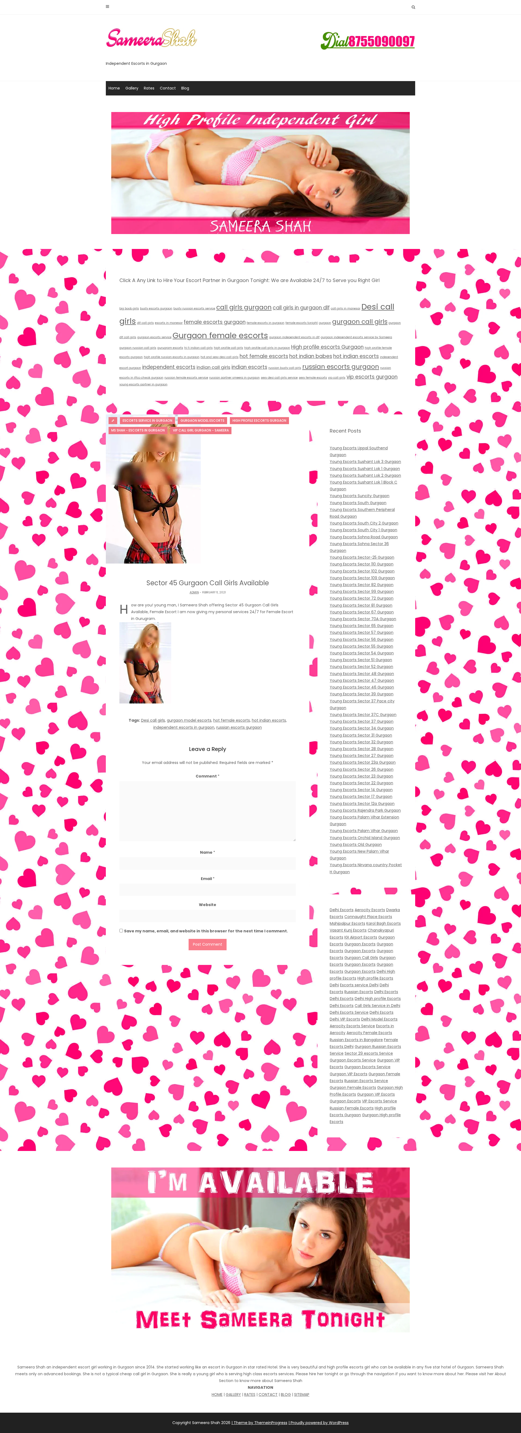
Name (207, 852)
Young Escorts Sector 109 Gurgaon (362, 578)
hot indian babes (310, 356)
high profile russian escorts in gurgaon (171, 357)
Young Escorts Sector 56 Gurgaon (361, 639)
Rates (149, 88)
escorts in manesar (169, 323)
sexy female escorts (313, 378)
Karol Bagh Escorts (383, 923)
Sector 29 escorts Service (369, 1053)
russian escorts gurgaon (340, 366)
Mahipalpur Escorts (347, 923)
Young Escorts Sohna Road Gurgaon (364, 537)
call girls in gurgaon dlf (301, 307)
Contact (168, 88)
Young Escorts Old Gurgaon (356, 844)
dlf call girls (145, 323)
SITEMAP (301, 1394)
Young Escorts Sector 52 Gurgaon (361, 666)
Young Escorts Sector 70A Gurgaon (363, 619)
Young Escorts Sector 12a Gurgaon (362, 803)
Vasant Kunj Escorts (348, 930)
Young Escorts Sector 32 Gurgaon (361, 742)
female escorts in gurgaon (265, 323)
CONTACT (268, 1394)
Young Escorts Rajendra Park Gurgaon (365, 810)
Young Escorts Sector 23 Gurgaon (361, 776)
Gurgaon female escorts (220, 335)
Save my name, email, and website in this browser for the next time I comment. (206, 931)
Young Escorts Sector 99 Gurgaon (362, 591)
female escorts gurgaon (215, 322)
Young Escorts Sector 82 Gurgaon (361, 584)
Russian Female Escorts (352, 1108)
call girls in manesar (345, 308)
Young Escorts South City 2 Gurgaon (364, 523)
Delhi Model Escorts (379, 1019)
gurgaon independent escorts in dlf (294, 337)
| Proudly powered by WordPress (318, 1422)
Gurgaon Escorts (360, 944)
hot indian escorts (356, 356)
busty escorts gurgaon (156, 308)
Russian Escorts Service (366, 1080)
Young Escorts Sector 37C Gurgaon (363, 714)
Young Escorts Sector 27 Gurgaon (361, 755)
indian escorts (249, 367)
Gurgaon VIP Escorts (348, 1074)
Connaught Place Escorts (368, 916)
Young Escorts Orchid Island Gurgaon (365, 837)
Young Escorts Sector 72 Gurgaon (361, 598)
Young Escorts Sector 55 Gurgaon (361, 646)
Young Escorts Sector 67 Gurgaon (362, 612)
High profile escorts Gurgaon (327, 347)
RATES (249, 1394)
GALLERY (233, 1394)
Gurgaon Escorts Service (353, 1060)
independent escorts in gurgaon (183, 727)
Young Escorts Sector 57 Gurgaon (361, 632)
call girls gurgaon (244, 307)
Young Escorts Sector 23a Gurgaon (363, 762)
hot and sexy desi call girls (220, 357)
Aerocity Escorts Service (352, 1026)
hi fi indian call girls (198, 348)
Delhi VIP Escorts (345, 1019)
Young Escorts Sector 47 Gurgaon (362, 680)
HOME (217, 1394)
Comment (208, 776)
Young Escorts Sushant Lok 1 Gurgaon (365, 468)
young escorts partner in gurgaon (143, 384)
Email (208, 878)
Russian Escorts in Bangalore (356, 1039)
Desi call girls (153, 720)
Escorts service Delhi (359, 985)
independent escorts (168, 367)
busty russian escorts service (194, 308)
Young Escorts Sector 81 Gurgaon (361, 605)
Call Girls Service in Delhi (377, 1005)
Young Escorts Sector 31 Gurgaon (361, 735)
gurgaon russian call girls (137, 348)
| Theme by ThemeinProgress (259, 1422)
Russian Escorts (358, 991)
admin (194, 592)
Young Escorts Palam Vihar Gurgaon (364, 830)
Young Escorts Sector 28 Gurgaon (361, 748)
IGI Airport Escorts (360, 937)
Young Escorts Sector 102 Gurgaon (362, 571)
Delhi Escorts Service (349, 1012)
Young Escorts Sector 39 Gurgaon (361, 694)
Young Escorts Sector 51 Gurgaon (361, 660)
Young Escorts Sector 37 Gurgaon (361, 721)
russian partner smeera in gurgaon (234, 378)
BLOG (286, 1394)
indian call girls (213, 367)
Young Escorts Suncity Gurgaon (359, 495)
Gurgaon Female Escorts (353, 1087)
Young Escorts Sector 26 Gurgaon (361, 769)
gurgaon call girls (359, 321)
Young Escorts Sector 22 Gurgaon (361, 783)
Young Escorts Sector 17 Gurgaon (361, 796)
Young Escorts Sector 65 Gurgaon (361, 625)
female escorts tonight (301, 323)
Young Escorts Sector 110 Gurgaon (361, 564)
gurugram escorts (170, 348)
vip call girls (336, 378)
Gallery (131, 88)
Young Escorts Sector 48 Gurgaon (362, 673)
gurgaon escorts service (154, 337)
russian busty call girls (284, 368)
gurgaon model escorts (189, 720)
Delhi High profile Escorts (378, 998)
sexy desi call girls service (279, 378)
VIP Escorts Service (379, 1101)
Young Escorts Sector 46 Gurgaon (362, 687)
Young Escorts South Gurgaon (358, 503)
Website (207, 904)
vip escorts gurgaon (372, 376)
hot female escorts (264, 356)
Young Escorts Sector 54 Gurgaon (362, 653)
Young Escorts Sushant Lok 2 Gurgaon (365, 475)
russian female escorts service (186, 378)
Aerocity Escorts (370, 910)
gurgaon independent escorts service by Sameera (356, 337)
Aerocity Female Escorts (369, 1032)
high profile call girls (228, 348)
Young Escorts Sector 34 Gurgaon (362, 728)
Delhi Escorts (342, 910)
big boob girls (129, 308)
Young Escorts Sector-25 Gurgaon (362, 557)
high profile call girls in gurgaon (267, 348)
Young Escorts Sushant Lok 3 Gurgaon (365, 461)
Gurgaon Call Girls (361, 957)
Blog (185, 88)
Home (114, 88)
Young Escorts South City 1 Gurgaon (363, 530)
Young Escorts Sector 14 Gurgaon (361, 789)
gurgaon (325, 323)
